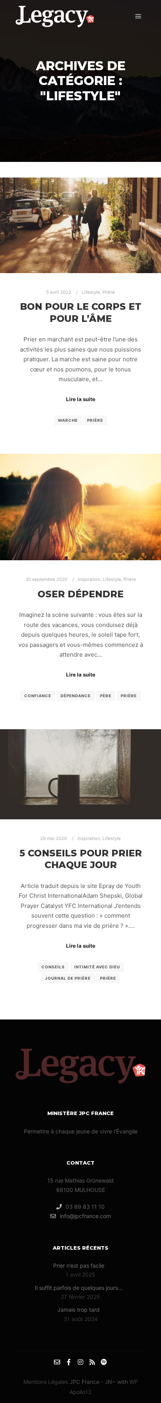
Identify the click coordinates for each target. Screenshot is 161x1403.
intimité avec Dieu (97, 966)
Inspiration (89, 579)
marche (68, 420)
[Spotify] (104, 1362)
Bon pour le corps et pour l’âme (80, 312)
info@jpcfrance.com (85, 1216)
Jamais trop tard (78, 1309)
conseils (53, 966)
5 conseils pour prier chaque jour (81, 859)
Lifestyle (91, 292)
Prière (108, 292)
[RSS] (92, 1362)
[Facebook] (69, 1362)
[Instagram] (80, 1362)
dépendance (76, 695)
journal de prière (68, 978)
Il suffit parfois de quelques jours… (79, 1287)
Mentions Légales (45, 1381)
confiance (37, 695)
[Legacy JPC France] (55, 16)
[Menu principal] (138, 16)
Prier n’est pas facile (78, 1265)
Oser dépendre (80, 594)
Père (105, 695)
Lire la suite (80, 399)
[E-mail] (57, 1362)
